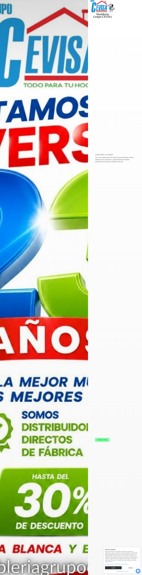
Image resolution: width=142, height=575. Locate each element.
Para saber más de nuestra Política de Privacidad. (116, 564)
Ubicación (18, 4)
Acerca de (11, 4)
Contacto (25, 4)
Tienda (5, 4)
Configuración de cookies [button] (122, 571)
